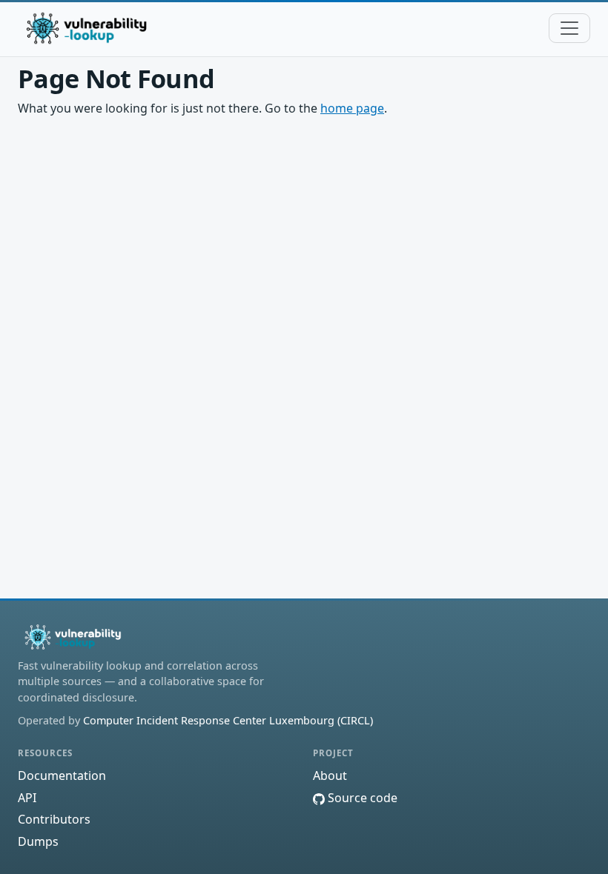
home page (352, 108)
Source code (361, 798)
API (27, 798)
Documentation (62, 775)
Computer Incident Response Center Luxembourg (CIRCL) (228, 720)
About (330, 775)
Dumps (38, 841)
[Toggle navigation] (569, 28)
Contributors (54, 819)
